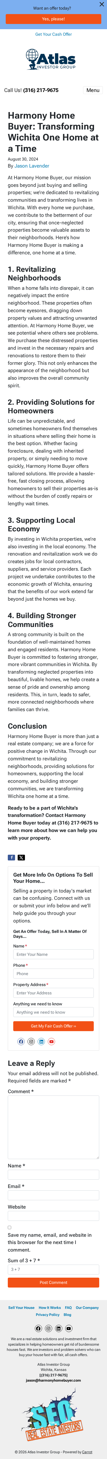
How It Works (50, 1308)
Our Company (87, 1308)
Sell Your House (21, 1308)
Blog (67, 1315)
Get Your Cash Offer (53, 34)
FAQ (68, 1308)
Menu (92, 90)
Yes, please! (53, 18)
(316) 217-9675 (40, 90)
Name (20, 946)
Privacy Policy (47, 1315)
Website (17, 1207)
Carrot (87, 1452)
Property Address (31, 984)
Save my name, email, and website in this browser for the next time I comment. (50, 1242)
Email (16, 1186)
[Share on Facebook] (11, 857)
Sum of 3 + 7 (24, 1261)
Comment (21, 1091)
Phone (20, 965)
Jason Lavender (32, 166)
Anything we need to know (37, 1003)
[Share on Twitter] (21, 857)
